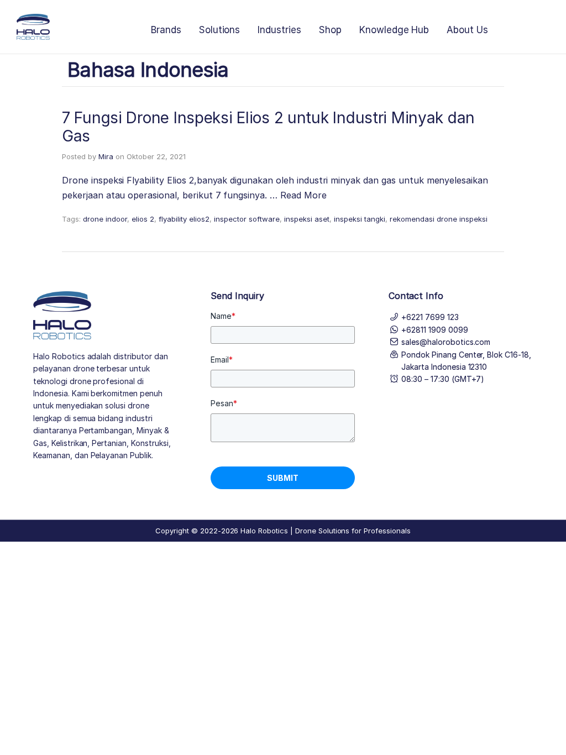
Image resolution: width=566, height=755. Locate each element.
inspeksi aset (306, 218)
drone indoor (105, 218)
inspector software (247, 218)
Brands (166, 29)
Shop (330, 29)
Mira (105, 156)
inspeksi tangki (359, 218)
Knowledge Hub (394, 29)
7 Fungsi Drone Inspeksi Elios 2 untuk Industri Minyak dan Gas (268, 127)
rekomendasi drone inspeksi (439, 218)
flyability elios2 (184, 218)
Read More (303, 195)
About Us (467, 29)
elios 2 (143, 218)
